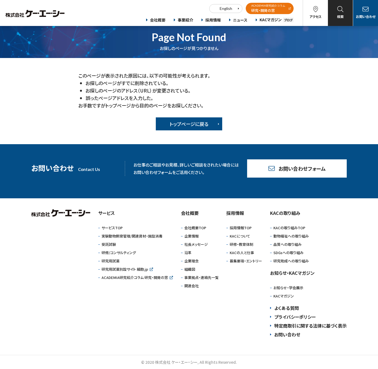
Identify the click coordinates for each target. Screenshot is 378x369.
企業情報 (191, 236)
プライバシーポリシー (295, 316)
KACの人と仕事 (242, 252)
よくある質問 (286, 308)
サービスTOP (112, 227)
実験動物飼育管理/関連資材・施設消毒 (132, 236)
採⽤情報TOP (241, 227)
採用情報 (213, 20)
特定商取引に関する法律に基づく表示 (310, 325)
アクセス (315, 16)
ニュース (240, 20)
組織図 (189, 269)
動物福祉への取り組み (291, 236)
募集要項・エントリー (246, 260)
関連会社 (191, 285)
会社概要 (157, 20)
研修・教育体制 (241, 244)
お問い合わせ (366, 16)
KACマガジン (276, 19)
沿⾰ (187, 252)
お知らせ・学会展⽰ (288, 287)
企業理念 (191, 260)
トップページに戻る (189, 123)
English (226, 8)
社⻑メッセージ (196, 244)
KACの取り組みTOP (289, 227)
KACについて (240, 236)
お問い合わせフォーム (302, 168)
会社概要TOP (195, 227)
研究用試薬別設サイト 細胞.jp (125, 269)
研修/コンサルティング (119, 252)
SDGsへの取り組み (288, 252)
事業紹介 (185, 20)
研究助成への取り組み (291, 260)
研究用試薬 (111, 260)
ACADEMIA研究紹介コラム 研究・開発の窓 (135, 277)
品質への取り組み (287, 244)
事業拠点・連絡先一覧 (201, 277)
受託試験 (109, 244)
